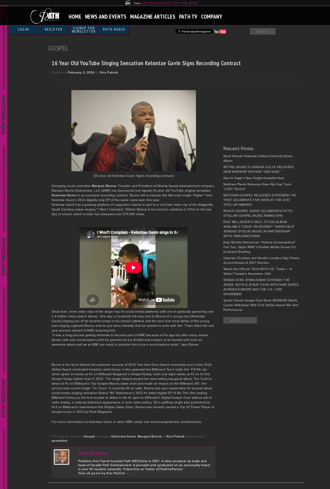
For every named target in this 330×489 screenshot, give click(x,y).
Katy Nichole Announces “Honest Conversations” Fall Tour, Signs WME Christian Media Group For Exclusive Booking (259, 246)
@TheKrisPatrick (169, 469)
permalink (59, 440)
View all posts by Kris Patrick (103, 473)
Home (75, 16)
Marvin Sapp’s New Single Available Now (253, 178)
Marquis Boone (150, 436)
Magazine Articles (153, 16)
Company (211, 16)
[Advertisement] (257, 112)
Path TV (188, 16)
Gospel (89, 436)
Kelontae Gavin (123, 436)
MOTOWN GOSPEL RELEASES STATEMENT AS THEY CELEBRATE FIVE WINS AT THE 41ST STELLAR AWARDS (259, 199)
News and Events (106, 16)
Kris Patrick (109, 72)
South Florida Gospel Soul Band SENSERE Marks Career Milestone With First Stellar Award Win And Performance (260, 305)
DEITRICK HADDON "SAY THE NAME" (170, 3)
